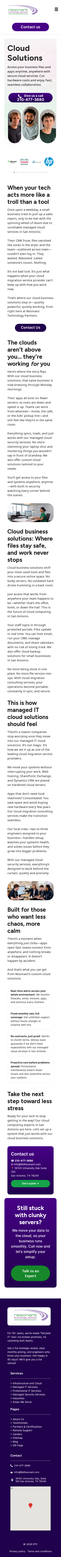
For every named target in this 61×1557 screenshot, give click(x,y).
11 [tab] (43, 172)
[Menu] (56, 9)
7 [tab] (31, 172)
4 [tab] (23, 172)
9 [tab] (37, 172)
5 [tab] (26, 172)
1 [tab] (14, 172)
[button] (30, 27)
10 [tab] (40, 172)
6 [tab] (29, 172)
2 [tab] (17, 172)
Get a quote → (30, 1183)
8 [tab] (34, 172)
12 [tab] (46, 172)
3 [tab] (20, 172)
